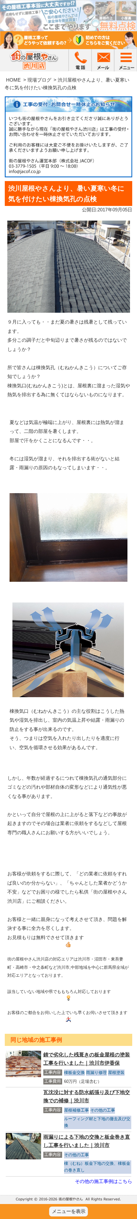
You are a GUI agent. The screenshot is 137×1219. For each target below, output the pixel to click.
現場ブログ (39, 80)
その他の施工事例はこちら (103, 1181)
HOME (13, 80)
